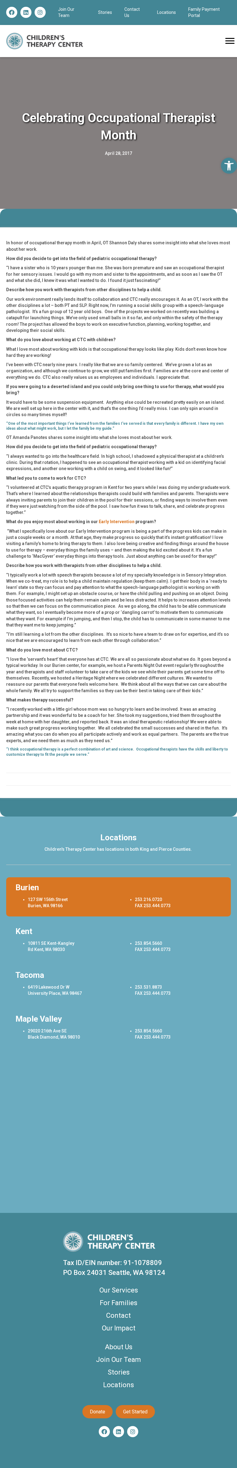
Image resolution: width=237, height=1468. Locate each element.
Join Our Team (118, 1359)
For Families (118, 1303)
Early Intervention (117, 521)
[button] (11, 12)
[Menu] (230, 41)
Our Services (118, 1290)
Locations (166, 12)
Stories (105, 12)
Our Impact (118, 1328)
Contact (118, 1315)
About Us (118, 1347)
